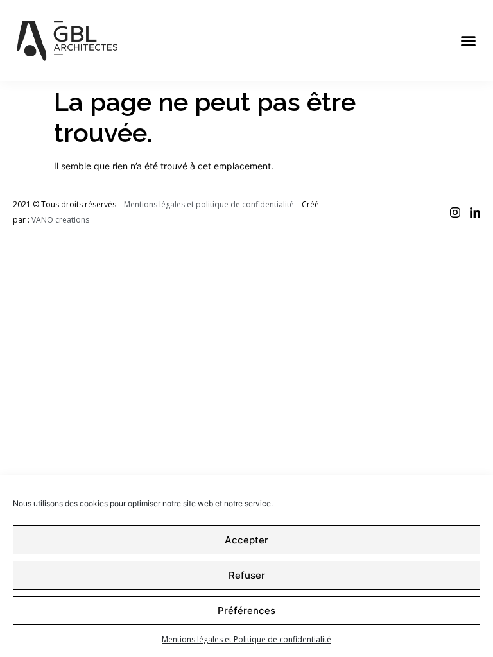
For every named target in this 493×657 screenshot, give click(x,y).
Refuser (247, 575)
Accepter (246, 540)
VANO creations (60, 219)
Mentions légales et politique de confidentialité (209, 204)
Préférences (246, 610)
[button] (468, 41)
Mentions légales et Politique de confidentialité (246, 639)
